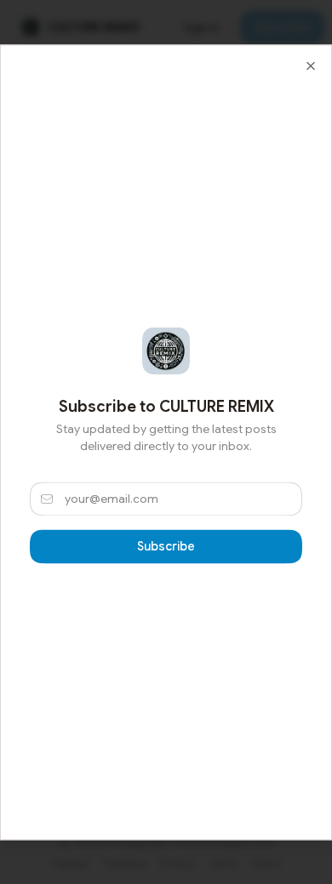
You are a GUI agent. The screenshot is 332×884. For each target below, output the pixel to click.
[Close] (311, 65)
